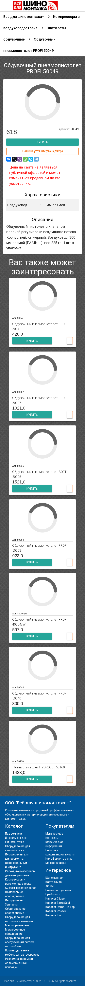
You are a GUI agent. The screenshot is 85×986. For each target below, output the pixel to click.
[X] (14, 159)
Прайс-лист (52, 894)
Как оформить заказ (58, 858)
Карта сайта (53, 882)
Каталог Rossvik (55, 911)
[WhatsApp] (25, 159)
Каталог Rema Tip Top (60, 907)
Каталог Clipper (55, 898)
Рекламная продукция (19, 959)
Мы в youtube (54, 833)
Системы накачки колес (20, 888)
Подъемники (13, 833)
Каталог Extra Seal (57, 903)
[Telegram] (36, 159)
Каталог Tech (54, 915)
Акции (49, 886)
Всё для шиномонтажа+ (23, 16)
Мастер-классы (55, 863)
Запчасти (11, 904)
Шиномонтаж (54, 877)
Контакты (52, 838)
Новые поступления (58, 890)
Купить (32, 341)
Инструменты (14, 900)
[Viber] (19, 159)
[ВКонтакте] (8, 159)
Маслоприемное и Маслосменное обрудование (17, 930)
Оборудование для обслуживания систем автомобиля (19, 942)
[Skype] (30, 159)
